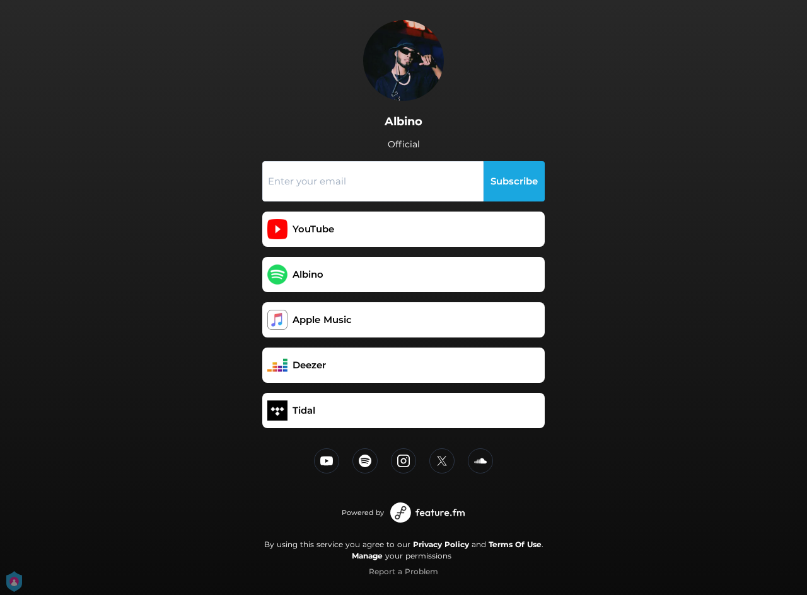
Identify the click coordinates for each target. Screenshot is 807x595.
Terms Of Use (515, 544)
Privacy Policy (441, 544)
